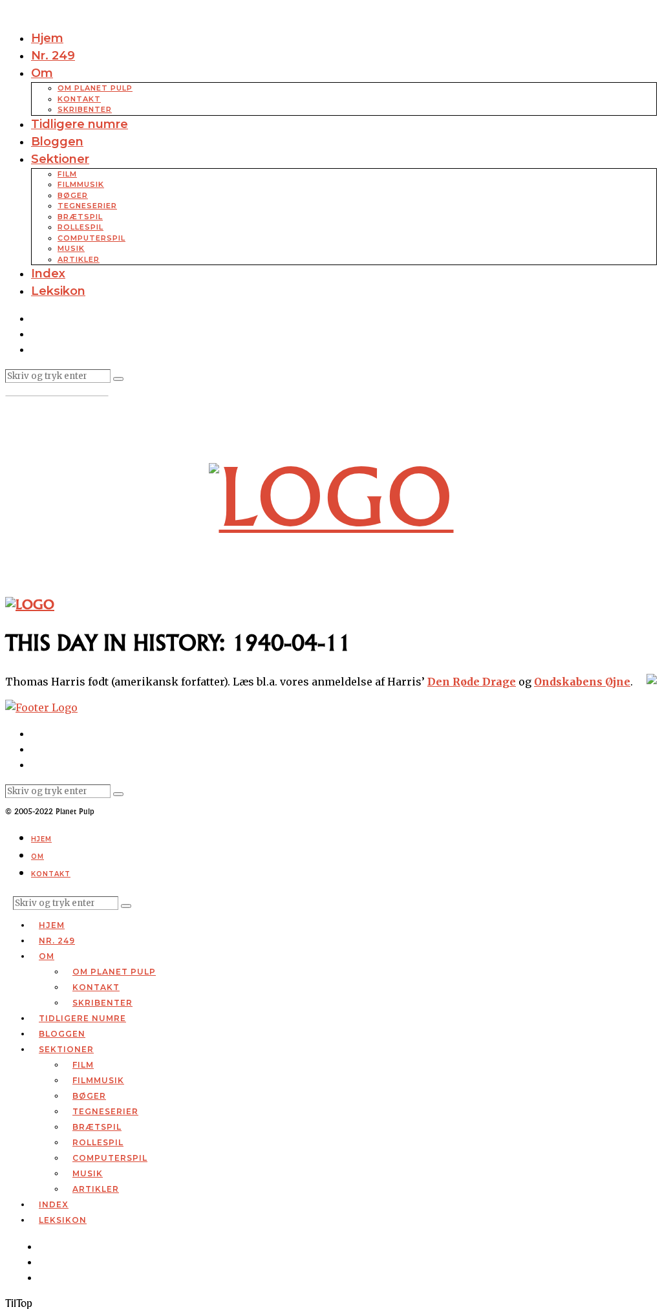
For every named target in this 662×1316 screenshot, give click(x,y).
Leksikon (58, 291)
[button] (118, 379)
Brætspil (80, 216)
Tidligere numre (79, 124)
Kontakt (79, 98)
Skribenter (85, 109)
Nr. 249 (53, 56)
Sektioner (60, 159)
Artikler (79, 259)
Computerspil (91, 238)
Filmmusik (81, 184)
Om (42, 73)
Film (67, 173)
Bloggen (57, 142)
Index (48, 273)
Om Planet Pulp (95, 87)
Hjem (47, 38)
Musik (71, 248)
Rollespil (80, 227)
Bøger (73, 195)
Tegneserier (87, 205)
